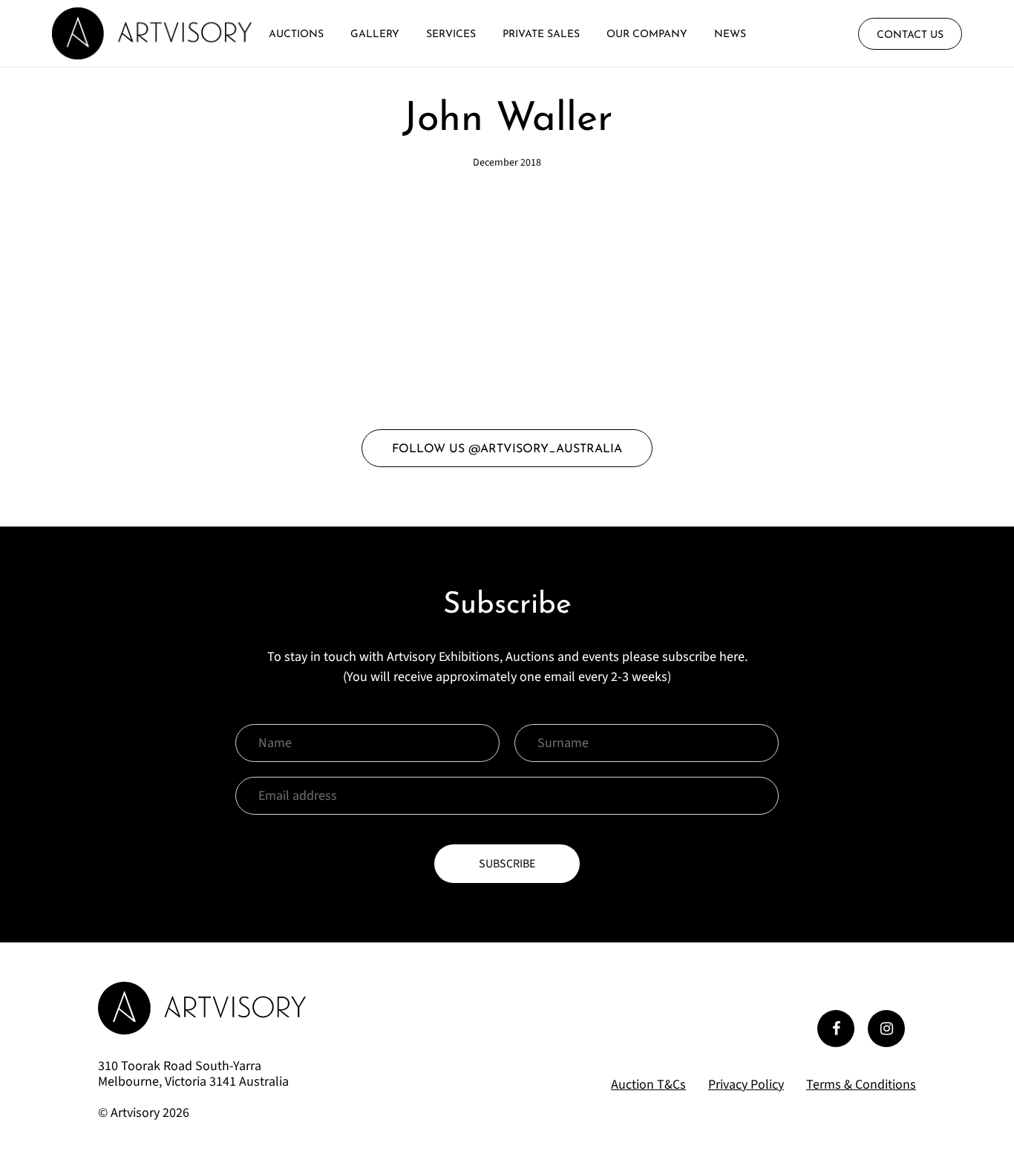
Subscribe (507, 864)
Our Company (646, 34)
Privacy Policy (746, 1084)
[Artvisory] (152, 33)
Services (451, 34)
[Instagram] (886, 1028)
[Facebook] (835, 1028)
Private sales (541, 34)
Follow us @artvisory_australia (507, 449)
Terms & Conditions (861, 1084)
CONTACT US (910, 35)
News (730, 34)
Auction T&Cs (648, 1085)
